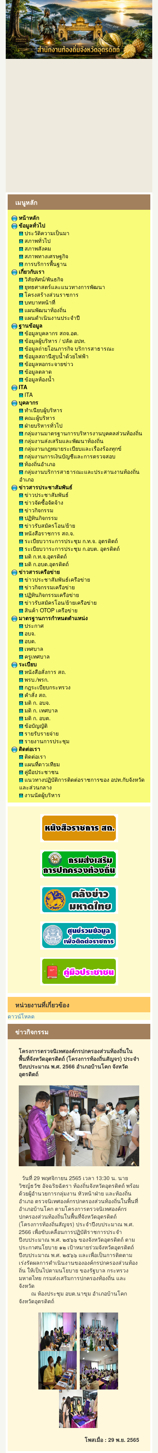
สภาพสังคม (37, 248)
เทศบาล (33, 648)
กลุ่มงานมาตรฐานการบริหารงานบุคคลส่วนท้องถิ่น (82, 433)
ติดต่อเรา (28, 748)
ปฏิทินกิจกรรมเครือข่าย (51, 595)
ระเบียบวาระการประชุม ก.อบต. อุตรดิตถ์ (71, 548)
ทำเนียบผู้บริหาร (43, 410)
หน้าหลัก (28, 217)
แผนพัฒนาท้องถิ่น (44, 310)
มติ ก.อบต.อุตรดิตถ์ (46, 564)
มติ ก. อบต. (37, 718)
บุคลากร (27, 402)
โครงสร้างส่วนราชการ (51, 294)
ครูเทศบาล (36, 656)
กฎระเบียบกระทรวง (47, 687)
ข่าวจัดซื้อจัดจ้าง (43, 502)
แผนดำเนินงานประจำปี (51, 317)
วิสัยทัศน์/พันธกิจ (43, 279)
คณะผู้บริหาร (39, 417)
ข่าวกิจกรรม (38, 510)
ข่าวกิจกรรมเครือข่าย (49, 587)
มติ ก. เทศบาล (40, 710)
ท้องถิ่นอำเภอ (39, 464)
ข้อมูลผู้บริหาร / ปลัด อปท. (54, 340)
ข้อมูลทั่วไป (31, 225)
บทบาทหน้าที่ (39, 302)
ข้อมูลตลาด (37, 371)
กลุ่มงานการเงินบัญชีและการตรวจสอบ (69, 456)
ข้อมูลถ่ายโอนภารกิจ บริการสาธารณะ (69, 348)
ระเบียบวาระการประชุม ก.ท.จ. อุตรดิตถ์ (70, 541)
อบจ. (29, 633)
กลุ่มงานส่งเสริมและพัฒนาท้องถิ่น (63, 441)
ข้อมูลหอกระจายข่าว (48, 364)
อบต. (29, 641)
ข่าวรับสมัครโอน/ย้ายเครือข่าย (60, 602)
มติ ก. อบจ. (36, 702)
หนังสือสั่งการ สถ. (44, 672)
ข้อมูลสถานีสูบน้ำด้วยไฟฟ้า (56, 356)
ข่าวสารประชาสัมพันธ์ (44, 487)
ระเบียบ (27, 664)
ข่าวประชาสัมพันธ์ (46, 494)
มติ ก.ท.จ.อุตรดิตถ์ (45, 556)
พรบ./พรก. (36, 679)
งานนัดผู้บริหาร (42, 795)
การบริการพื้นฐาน (45, 264)
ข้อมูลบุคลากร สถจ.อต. (51, 333)
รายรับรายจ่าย (41, 733)
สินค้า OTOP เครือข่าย (50, 610)
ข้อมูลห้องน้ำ (38, 379)
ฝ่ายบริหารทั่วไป (43, 425)
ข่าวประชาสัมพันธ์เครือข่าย (56, 579)
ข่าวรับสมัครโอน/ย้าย (49, 525)
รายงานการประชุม (46, 741)
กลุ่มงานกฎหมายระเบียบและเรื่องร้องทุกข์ (72, 448)
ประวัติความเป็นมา (46, 233)
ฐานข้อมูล (30, 325)
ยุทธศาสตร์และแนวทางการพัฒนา (64, 287)
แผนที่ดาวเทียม (41, 764)
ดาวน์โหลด (21, 1016)
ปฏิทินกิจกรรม (40, 518)
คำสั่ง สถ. (35, 695)
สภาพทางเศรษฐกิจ (45, 256)
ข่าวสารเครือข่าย (38, 571)
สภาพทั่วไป (37, 240)
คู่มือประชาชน (41, 772)
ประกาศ (33, 625)
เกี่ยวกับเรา (30, 271)
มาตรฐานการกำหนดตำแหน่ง (52, 618)
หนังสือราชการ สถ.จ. (48, 533)
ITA (22, 387)
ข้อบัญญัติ (35, 725)
